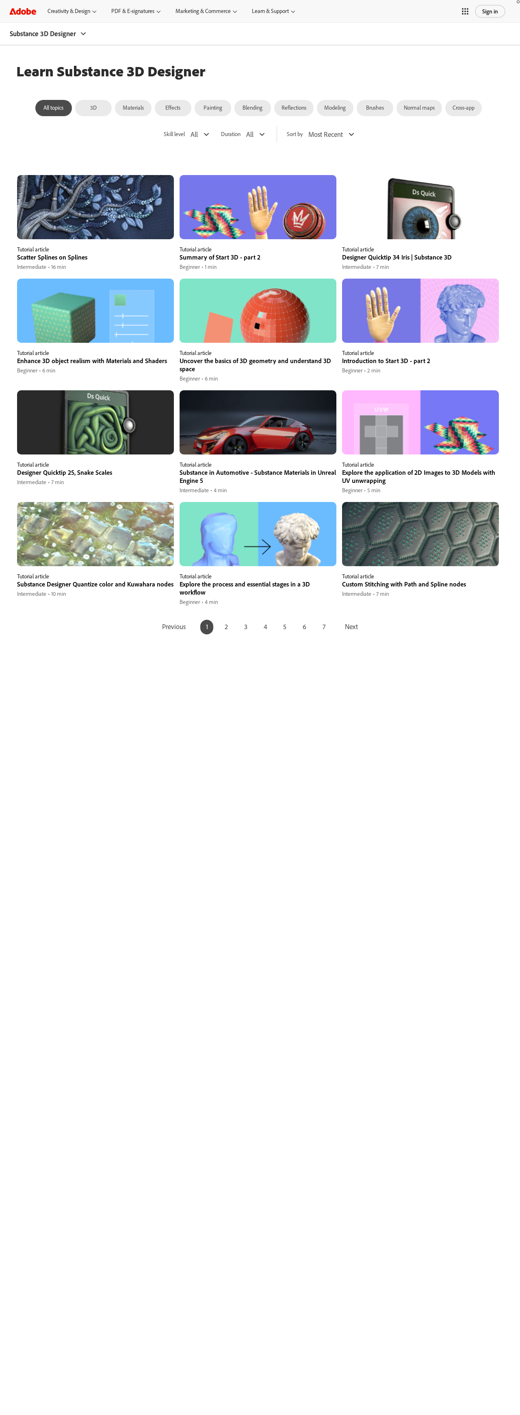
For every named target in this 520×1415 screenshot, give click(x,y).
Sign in (490, 11)
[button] (465, 11)
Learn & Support (270, 11)
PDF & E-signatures (132, 11)
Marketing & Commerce (203, 11)
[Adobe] (22, 11)
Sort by (295, 134)
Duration (230, 134)
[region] (95, 223)
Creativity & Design (69, 11)
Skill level (174, 134)
